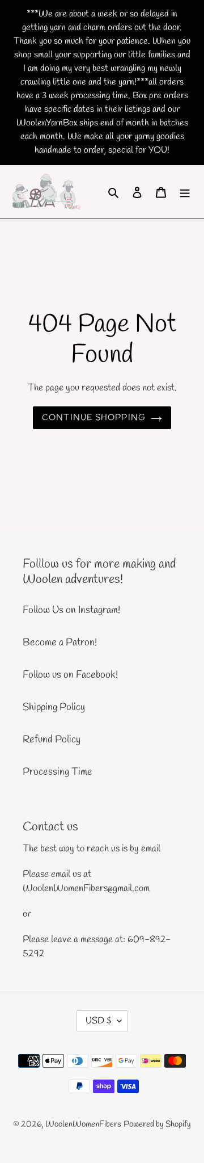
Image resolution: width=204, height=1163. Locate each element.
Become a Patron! (60, 642)
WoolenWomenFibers (83, 1124)
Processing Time (57, 772)
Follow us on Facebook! (70, 675)
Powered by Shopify (157, 1124)
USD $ (99, 1021)
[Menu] (185, 191)
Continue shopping (94, 417)
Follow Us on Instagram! (71, 610)
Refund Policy (51, 739)
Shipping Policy (54, 707)
